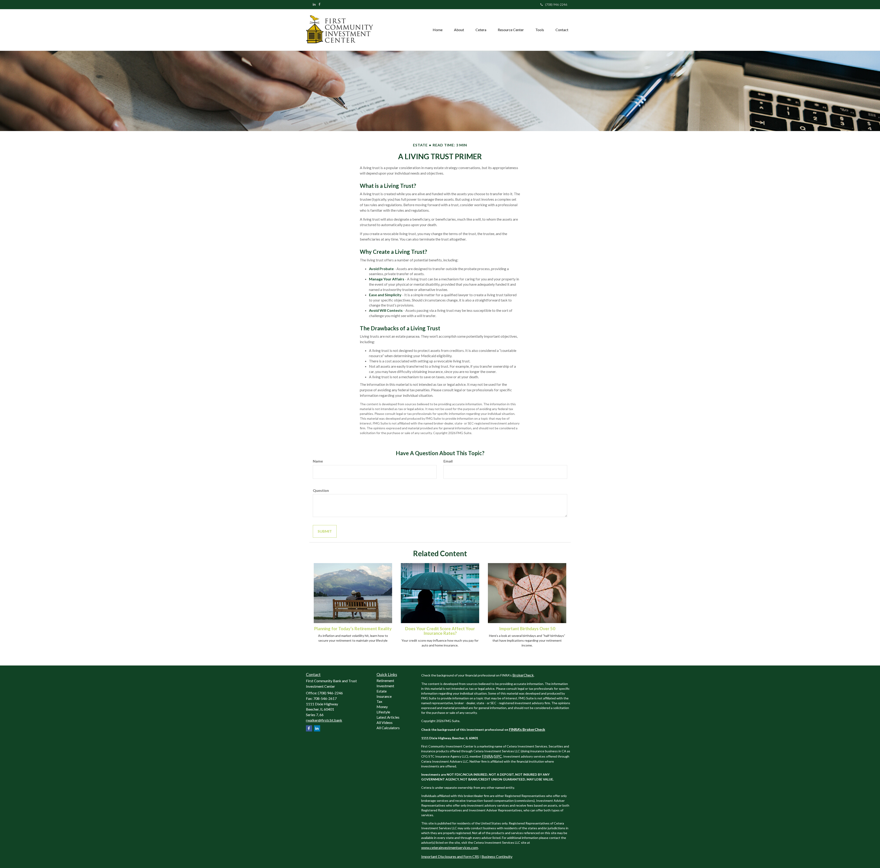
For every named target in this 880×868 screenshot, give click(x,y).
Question (321, 490)
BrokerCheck (523, 675)
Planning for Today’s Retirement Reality (353, 628)
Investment (385, 686)
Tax (379, 701)
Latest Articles (388, 717)
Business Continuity (496, 856)
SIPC (498, 756)
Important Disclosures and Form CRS (450, 856)
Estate (382, 691)
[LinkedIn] (314, 4)
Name (318, 461)
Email (448, 461)
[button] (459, 29)
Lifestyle (383, 712)
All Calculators (388, 728)
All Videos (385, 722)
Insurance (384, 696)
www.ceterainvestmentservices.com (449, 847)
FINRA (487, 756)
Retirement (385, 680)
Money (382, 706)
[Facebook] (319, 4)
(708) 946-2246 (556, 4)
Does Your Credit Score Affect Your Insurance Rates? (440, 631)
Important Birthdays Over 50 (527, 628)
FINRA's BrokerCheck (527, 729)
